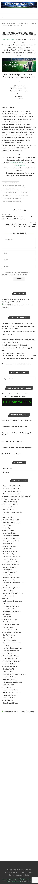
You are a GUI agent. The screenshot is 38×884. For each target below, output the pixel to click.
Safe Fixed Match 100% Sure (12, 692)
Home (3, 23)
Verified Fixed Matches (10, 551)
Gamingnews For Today (11, 541)
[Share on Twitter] (20, 210)
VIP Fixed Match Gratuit (11, 489)
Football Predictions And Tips (13, 583)
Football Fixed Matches (11, 562)
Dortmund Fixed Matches (11, 656)
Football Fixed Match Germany (13, 630)
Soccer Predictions (9, 559)
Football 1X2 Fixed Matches (12, 632)
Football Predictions (10, 609)
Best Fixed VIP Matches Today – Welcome (16, 420)
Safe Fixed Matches (9, 695)
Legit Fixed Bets (8, 685)
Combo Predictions (9, 546)
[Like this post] (15, 210)
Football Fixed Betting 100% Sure (14, 674)
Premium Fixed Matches (11, 690)
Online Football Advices (11, 564)
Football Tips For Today (11, 536)
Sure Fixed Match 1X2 (10, 679)
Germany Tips (7, 645)
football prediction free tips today (13, 185)
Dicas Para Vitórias (9, 533)
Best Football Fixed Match (11, 661)
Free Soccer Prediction (10, 572)
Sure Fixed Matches (9, 507)
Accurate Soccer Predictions (12, 682)
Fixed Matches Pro (9, 590)
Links (27, 875)
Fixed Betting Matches (10, 703)
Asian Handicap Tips (10, 619)
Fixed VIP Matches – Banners (12, 454)
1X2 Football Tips (9, 517)
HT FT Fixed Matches (10, 504)
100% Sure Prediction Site (11, 611)
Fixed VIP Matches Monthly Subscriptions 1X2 (17, 447)
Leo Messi (6, 604)
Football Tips (7, 543)
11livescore (7, 614)
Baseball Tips (7, 575)
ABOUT (15, 870)
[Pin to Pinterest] (22, 210)
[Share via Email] (25, 210)
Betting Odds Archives (16, 875)
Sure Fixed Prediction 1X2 (11, 523)
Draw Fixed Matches (9, 622)
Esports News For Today (11, 538)
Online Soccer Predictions (11, 556)
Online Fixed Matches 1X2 (11, 643)
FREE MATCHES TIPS (12, 872)
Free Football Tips (9, 669)
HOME (9, 870)
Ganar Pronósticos (9, 530)
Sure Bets (6, 515)
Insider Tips (7, 585)
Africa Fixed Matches (10, 658)
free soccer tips (24, 192)
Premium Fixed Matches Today (13, 486)
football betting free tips (10, 182)
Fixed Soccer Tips (9, 554)
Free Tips (12, 23)
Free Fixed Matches (9, 664)
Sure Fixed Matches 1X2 (11, 520)
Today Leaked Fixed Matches (12, 491)
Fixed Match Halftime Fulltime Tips (14, 426)
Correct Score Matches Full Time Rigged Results (16, 434)
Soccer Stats (7, 549)
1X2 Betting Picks (9, 580)
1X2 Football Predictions (11, 577)
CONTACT (24, 872)
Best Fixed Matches (9, 698)
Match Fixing (7, 638)
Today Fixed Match (9, 700)
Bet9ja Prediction (9, 596)
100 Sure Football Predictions (13, 593)
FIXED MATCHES (25, 870)
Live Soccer (7, 617)
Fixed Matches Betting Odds (12, 648)
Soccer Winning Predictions (12, 588)
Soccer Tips (7, 528)
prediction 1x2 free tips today (19, 195)
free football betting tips (10, 189)
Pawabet (6, 598)
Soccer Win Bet (8, 525)
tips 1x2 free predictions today (12, 201)
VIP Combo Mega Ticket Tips (12, 441)
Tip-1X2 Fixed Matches (11, 606)
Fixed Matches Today (10, 502)
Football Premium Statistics (12, 512)
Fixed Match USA (8, 509)
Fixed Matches (7, 468)
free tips (5, 195)
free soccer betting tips (10, 192)
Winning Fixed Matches (11, 624)
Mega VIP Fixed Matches (11, 494)
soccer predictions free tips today (13, 198)
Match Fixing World (9, 640)
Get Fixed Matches (9, 635)
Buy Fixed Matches (9, 687)
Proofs (31, 872)
